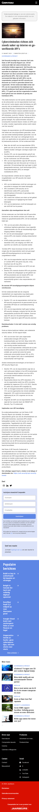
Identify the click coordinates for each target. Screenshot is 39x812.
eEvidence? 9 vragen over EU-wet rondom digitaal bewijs (25, 669)
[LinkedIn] (7, 485)
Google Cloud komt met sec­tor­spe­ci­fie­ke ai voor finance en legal (9, 624)
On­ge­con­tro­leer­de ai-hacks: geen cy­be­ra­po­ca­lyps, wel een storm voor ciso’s (8, 642)
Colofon (4, 746)
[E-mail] (4, 485)
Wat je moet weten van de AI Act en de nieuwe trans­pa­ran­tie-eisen (25, 690)
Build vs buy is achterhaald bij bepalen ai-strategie (9, 577)
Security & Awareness (22, 705)
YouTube (25, 773)
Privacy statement (8, 798)
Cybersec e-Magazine (9, 749)
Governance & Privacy (10, 56)
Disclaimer (5, 788)
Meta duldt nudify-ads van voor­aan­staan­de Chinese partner (24, 679)
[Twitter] (11, 485)
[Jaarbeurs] (19, 807)
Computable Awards (9, 742)
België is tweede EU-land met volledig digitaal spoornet (8, 591)
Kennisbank (6, 738)
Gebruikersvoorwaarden (10, 793)
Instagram (25, 777)
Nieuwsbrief (6, 766)
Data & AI (17, 685)
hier (11, 533)
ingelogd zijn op (16, 550)
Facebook (25, 762)
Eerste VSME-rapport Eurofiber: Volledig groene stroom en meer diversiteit (24, 710)
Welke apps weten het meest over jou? (25, 719)
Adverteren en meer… (27, 738)
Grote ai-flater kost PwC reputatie (23, 700)
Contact (4, 762)
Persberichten (24, 742)
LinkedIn (25, 770)
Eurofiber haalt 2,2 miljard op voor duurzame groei (7, 608)
